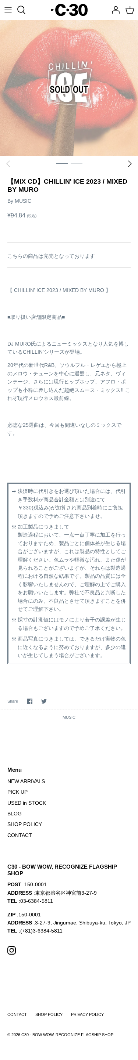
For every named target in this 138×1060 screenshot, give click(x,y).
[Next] (130, 164)
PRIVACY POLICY (87, 1014)
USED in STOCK (26, 803)
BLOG (14, 813)
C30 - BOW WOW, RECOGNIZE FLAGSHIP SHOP (67, 1034)
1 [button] (61, 163)
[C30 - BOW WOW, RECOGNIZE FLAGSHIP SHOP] (69, 10)
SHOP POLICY (24, 824)
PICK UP (17, 792)
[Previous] (8, 164)
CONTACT (19, 835)
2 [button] (76, 163)
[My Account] (114, 10)
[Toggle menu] (8, 10)
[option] (69, 88)
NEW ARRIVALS (26, 781)
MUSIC (23, 201)
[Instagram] (11, 950)
